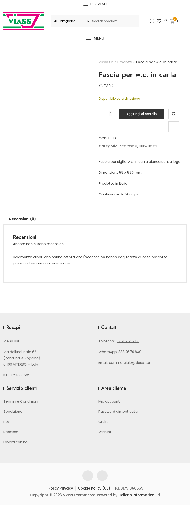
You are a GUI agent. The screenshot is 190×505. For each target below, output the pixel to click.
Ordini (103, 421)
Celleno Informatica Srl (139, 495)
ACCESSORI (128, 146)
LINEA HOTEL (148, 146)
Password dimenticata (118, 411)
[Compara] (173, 126)
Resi (6, 421)
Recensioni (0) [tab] (22, 219)
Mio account (109, 401)
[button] (95, 38)
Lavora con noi (15, 442)
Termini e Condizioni (20, 401)
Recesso (10, 431)
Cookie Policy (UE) (94, 488)
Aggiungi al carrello (141, 114)
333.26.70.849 (129, 351)
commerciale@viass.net (130, 362)
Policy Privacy (60, 488)
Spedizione (12, 411)
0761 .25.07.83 (128, 340)
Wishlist (104, 431)
